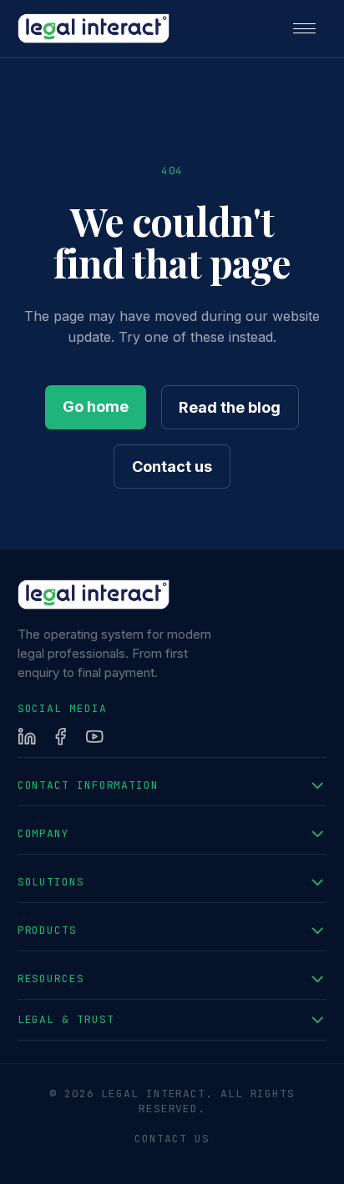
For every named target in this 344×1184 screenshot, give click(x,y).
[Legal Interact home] (93, 28)
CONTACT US (171, 1138)
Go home (96, 406)
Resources (51, 978)
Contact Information (88, 785)
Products (47, 930)
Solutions (51, 882)
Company (43, 833)
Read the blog (230, 407)
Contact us (172, 466)
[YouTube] (94, 736)
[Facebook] (60, 736)
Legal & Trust (66, 1019)
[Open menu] (303, 28)
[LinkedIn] (27, 736)
